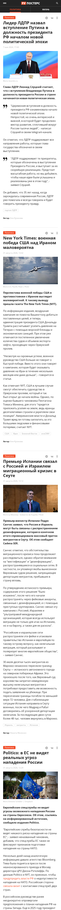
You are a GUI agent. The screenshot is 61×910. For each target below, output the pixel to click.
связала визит (11, 886)
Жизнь (45, 9)
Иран (15, 433)
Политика (15, 9)
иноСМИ (45, 433)
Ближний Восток (29, 433)
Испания (34, 725)
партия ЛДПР (11, 210)
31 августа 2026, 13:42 (13, 253)
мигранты (21, 725)
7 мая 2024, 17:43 (11, 47)
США (7, 433)
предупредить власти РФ (18, 878)
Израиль (9, 725)
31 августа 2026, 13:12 (13, 481)
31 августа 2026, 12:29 (13, 767)
